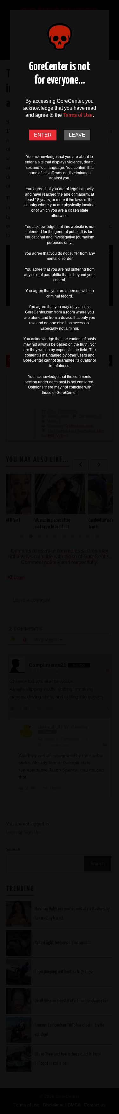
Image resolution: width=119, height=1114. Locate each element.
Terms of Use (78, 115)
